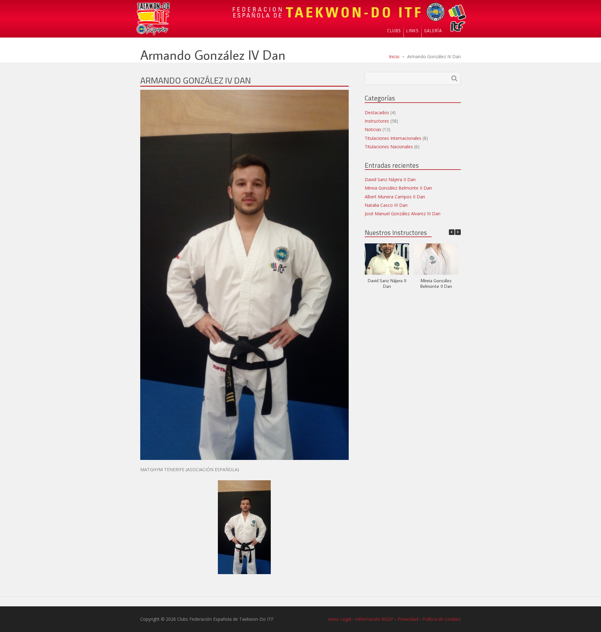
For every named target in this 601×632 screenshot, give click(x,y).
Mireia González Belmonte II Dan (398, 188)
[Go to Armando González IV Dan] (244, 275)
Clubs (394, 31)
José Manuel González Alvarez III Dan (402, 214)
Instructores (377, 121)
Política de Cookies (441, 619)
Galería (433, 31)
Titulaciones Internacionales (393, 138)
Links (412, 31)
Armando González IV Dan (195, 80)
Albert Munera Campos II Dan (395, 197)
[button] (458, 232)
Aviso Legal (339, 619)
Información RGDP (374, 619)
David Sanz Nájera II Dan (390, 179)
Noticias (373, 129)
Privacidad (408, 619)
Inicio (394, 56)
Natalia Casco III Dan (386, 205)
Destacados (377, 112)
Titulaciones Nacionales (389, 147)
